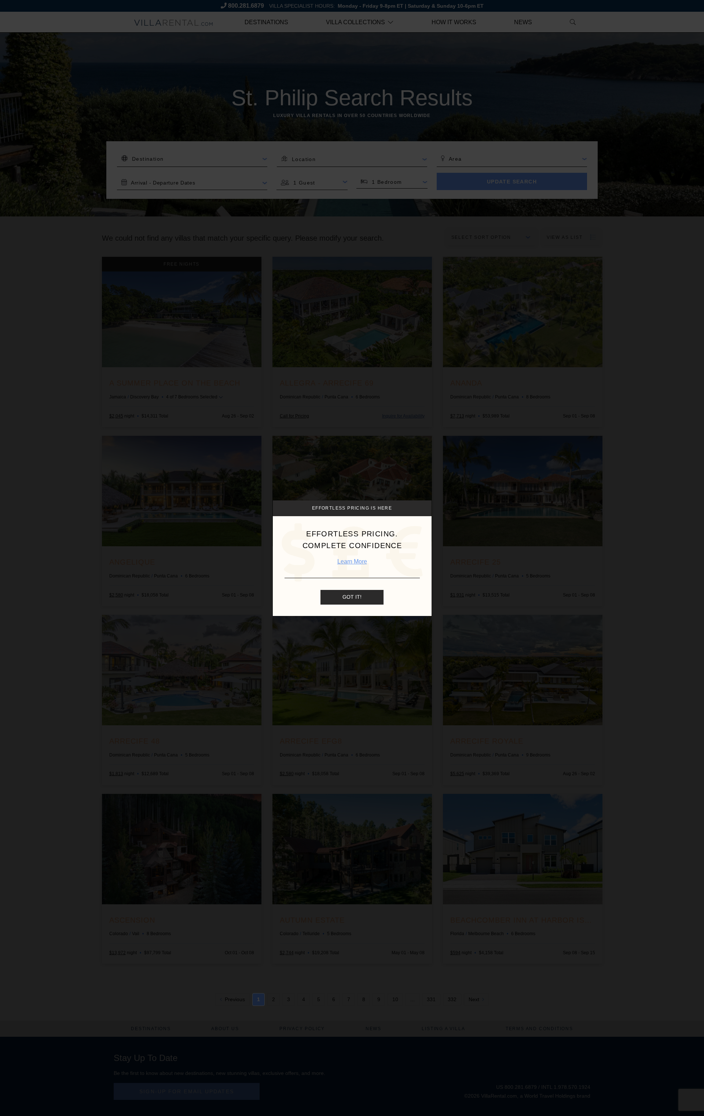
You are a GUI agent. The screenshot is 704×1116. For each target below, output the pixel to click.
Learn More (352, 561)
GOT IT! (352, 597)
